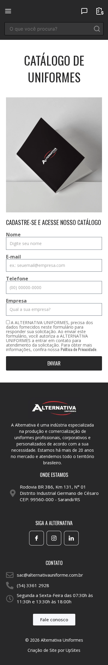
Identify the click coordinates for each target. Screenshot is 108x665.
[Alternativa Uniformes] (54, 10)
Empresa (16, 300)
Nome (13, 234)
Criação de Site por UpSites (54, 650)
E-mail (13, 256)
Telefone (17, 278)
